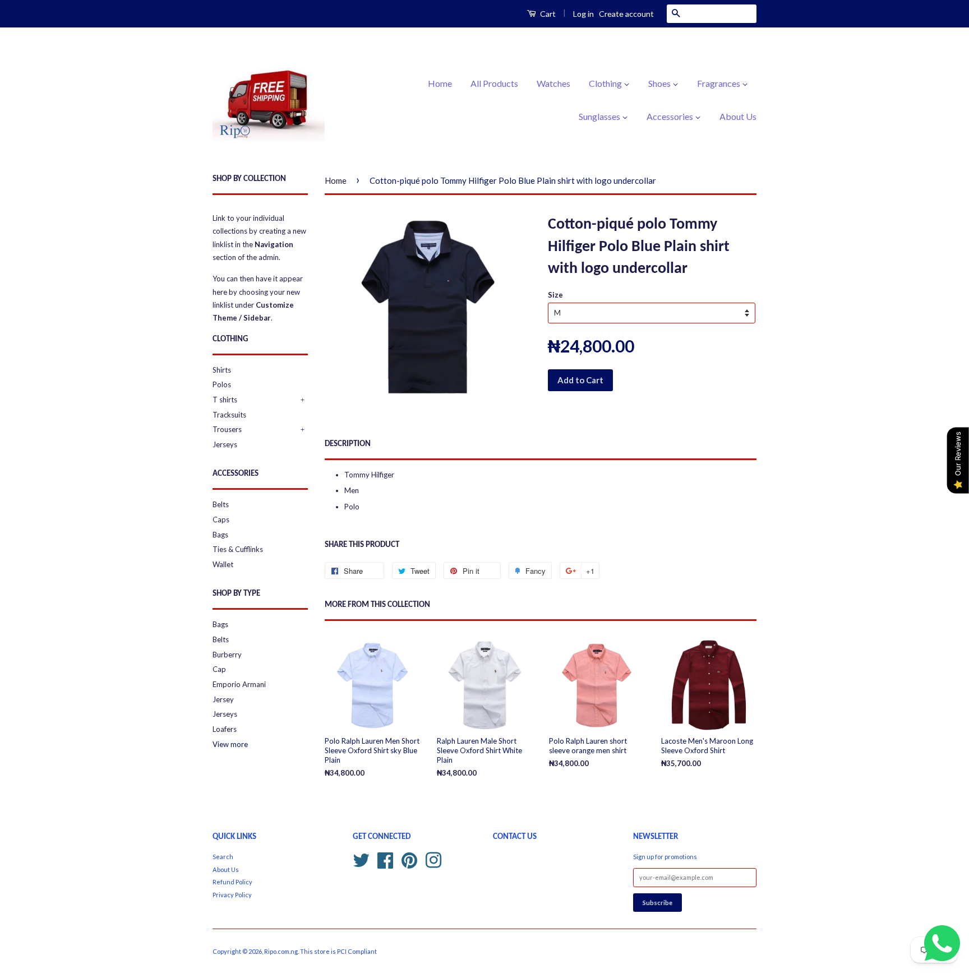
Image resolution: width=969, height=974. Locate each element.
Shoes (660, 83)
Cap (219, 669)
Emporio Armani (239, 684)
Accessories (671, 116)
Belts (221, 504)
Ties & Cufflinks (238, 549)
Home (440, 83)
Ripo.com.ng (281, 951)
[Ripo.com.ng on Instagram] (433, 858)
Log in (583, 13)
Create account (626, 13)
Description (348, 444)
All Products (494, 83)
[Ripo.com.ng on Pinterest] (409, 858)
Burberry (227, 654)
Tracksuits (229, 414)
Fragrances (719, 83)
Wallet (223, 564)
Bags (220, 534)
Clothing (606, 83)
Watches (553, 83)
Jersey (223, 699)
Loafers (225, 729)
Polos (222, 384)
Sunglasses (600, 116)
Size (555, 294)
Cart (547, 13)
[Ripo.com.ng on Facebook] (385, 858)
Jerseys (225, 444)
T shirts (225, 399)
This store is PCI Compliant (338, 951)
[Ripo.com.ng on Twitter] (361, 858)
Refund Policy (232, 881)
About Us (737, 116)
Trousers (227, 429)
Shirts (222, 369)
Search (223, 856)
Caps (221, 519)
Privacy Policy (232, 894)
